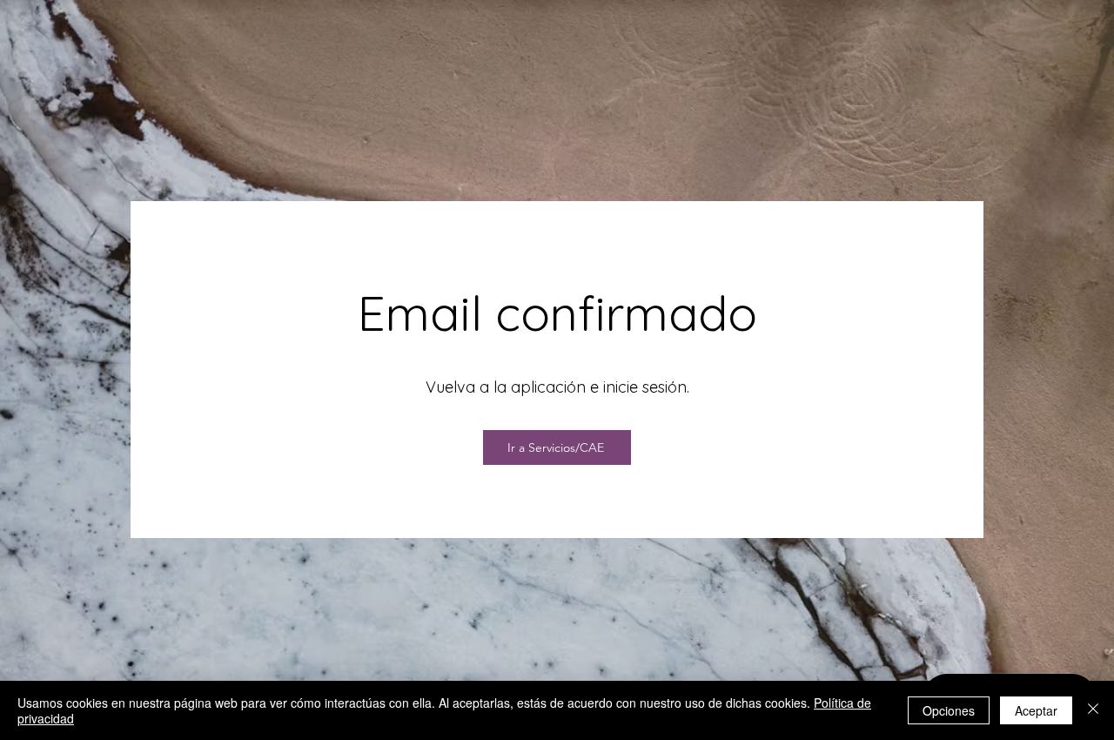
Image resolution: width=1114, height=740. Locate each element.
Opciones (949, 710)
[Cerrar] (1093, 710)
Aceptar (1036, 710)
